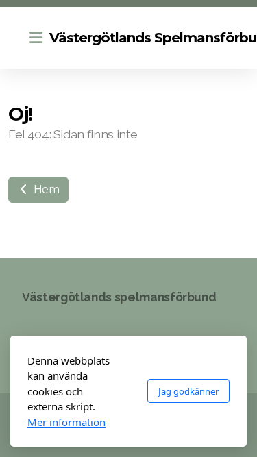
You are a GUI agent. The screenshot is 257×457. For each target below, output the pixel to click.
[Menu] (35, 38)
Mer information (66, 422)
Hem (45, 189)
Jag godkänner (188, 391)
